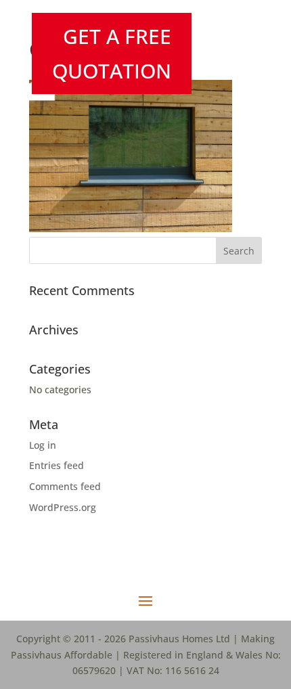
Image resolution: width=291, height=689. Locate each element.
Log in (42, 445)
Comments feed (65, 486)
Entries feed (56, 465)
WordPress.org (62, 507)
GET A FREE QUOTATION (111, 53)
